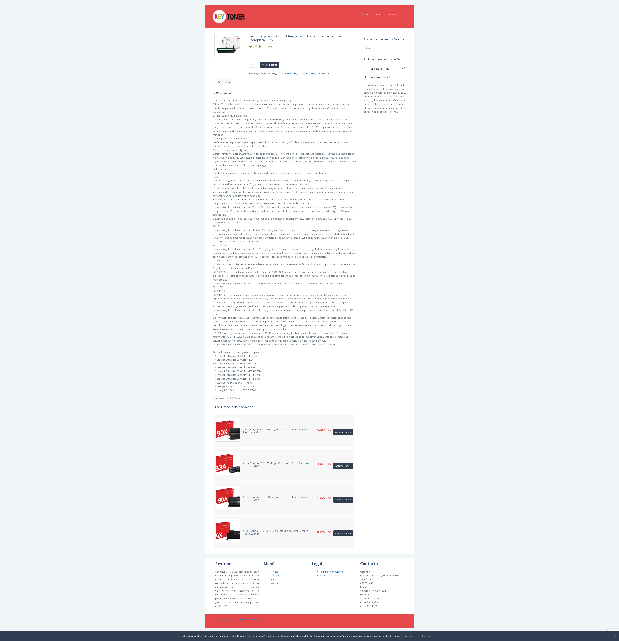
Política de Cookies (329, 575)
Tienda (274, 571)
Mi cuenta (276, 575)
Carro (274, 579)
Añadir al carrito (269, 64)
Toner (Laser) (309, 73)
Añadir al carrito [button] (343, 431)
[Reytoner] (229, 16)
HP (299, 73)
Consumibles (289, 73)
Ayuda (274, 583)
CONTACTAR (390, 96)
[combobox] (385, 67)
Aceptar (409, 636)
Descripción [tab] (223, 82)
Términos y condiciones (332, 571)
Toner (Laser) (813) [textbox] (384, 68)
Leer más (427, 636)
